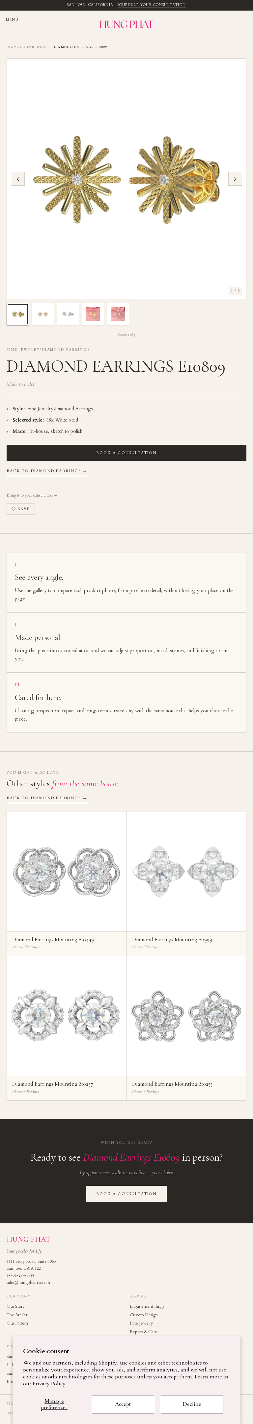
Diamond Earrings (26, 47)
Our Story (16, 1306)
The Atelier (17, 1315)
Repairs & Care (143, 1332)
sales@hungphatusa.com (28, 1283)
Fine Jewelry (141, 1323)
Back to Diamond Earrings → (47, 470)
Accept (123, 1404)
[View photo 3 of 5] (68, 314)
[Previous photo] (18, 179)
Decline (192, 1404)
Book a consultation (126, 452)
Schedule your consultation (152, 5)
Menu (12, 20)
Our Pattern (17, 1323)
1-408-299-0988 (20, 1275)
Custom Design (144, 1315)
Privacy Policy (49, 1383)
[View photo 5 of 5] (118, 314)
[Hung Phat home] (126, 24)
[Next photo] (235, 179)
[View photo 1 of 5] (18, 314)
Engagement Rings (147, 1306)
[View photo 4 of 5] (93, 314)
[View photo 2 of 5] (43, 314)
